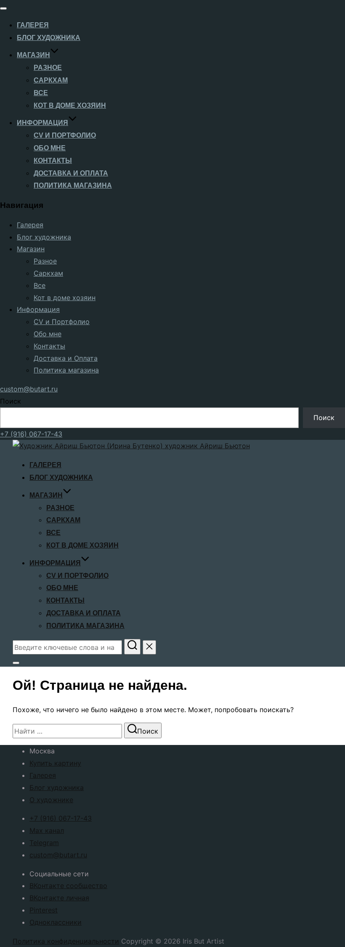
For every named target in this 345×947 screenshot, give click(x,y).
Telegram (44, 842)
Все (41, 92)
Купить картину (55, 763)
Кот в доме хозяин (70, 105)
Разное (48, 67)
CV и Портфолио (65, 135)
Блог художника (48, 37)
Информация (42, 122)
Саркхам (51, 80)
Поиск (10, 401)
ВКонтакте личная (59, 898)
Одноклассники (55, 922)
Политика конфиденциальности (66, 941)
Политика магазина (73, 185)
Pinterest (43, 910)
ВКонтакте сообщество (68, 885)
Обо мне (50, 148)
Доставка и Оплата (71, 173)
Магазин (33, 55)
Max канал (46, 830)
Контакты (53, 160)
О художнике (51, 799)
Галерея (33, 25)
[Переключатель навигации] (3, 8)
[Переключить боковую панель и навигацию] (16, 663)
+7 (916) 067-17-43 (31, 434)
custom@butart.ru (29, 389)
